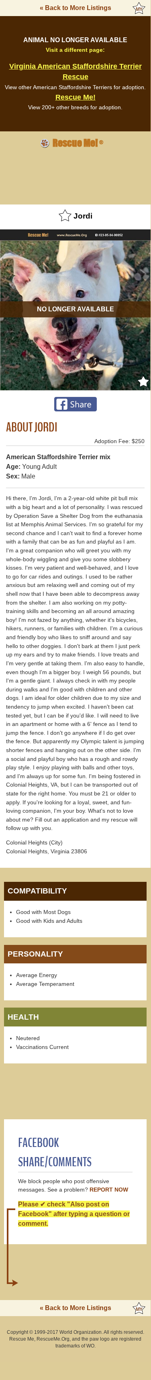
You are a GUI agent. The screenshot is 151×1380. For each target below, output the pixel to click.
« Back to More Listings (75, 7)
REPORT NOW (109, 1190)
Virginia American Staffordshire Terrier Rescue (75, 71)
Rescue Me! (75, 97)
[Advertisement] (75, 175)
